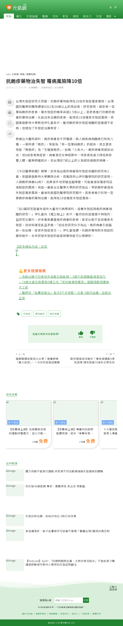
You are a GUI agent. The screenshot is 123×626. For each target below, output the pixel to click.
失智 (99, 16)
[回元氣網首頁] (19, 7)
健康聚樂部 (41, 614)
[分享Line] (10, 112)
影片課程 (13, 422)
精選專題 (53, 614)
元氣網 (15, 74)
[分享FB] (10, 102)
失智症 (26, 313)
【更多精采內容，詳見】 (31, 250)
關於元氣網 (27, 614)
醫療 (45, 16)
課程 (76, 16)
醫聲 (109, 16)
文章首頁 (85, 614)
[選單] (115, 7)
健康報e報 (45, 600)
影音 (65, 16)
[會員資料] (110, 7)
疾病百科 (64, 614)
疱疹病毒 (54, 313)
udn (8, 74)
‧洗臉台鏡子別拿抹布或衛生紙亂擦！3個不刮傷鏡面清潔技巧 (62, 276)
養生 (19, 16)
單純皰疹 (40, 313)
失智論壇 (32, 16)
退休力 (87, 16)
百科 (55, 16)
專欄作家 (97, 614)
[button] (115, 16)
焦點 (9, 16)
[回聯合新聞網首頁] (9, 8)
